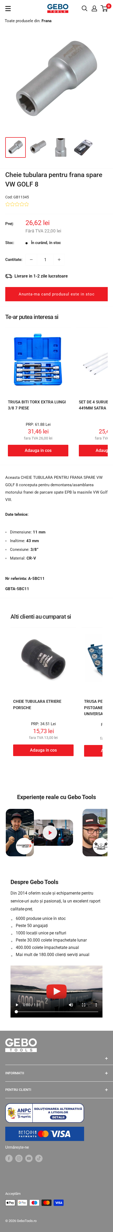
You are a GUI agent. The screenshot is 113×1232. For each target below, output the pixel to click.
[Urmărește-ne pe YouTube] (29, 1158)
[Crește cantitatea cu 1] (59, 259)
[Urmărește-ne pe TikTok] (39, 1158)
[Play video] (50, 833)
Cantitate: (13, 259)
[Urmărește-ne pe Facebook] (9, 1158)
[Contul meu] (94, 8)
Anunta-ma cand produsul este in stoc (57, 294)
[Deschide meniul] (8, 8)
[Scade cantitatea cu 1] (31, 259)
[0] (104, 8)
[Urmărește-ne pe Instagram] (19, 1158)
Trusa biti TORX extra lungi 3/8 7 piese (37, 405)
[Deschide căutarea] (85, 8)
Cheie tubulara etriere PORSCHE (37, 704)
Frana (47, 20)
